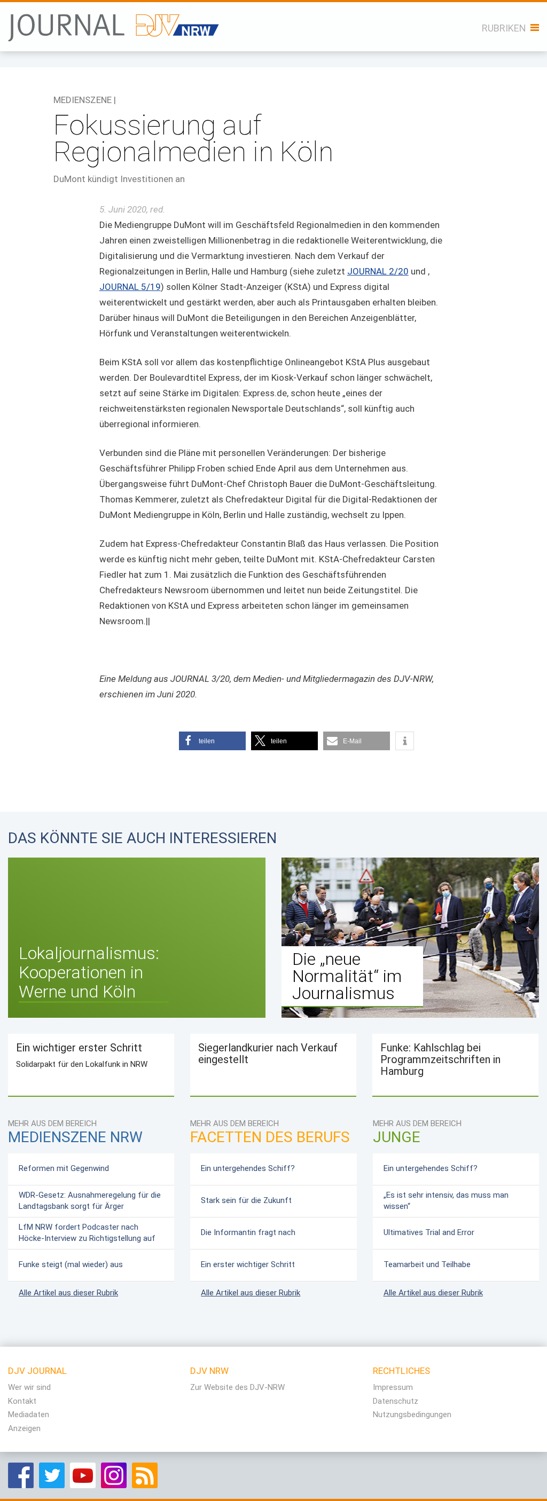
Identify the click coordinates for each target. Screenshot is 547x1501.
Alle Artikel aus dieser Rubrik (68, 1293)
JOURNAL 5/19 (130, 286)
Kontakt (22, 1401)
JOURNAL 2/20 (378, 271)
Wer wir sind (29, 1387)
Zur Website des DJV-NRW (237, 1387)
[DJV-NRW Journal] (114, 23)
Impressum (393, 1387)
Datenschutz (395, 1401)
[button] (212, 741)
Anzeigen (24, 1428)
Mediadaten (28, 1414)
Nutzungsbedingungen (412, 1414)
